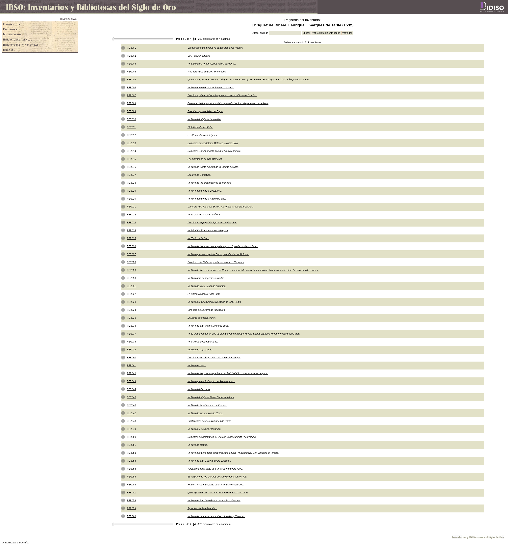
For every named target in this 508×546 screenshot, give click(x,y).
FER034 (131, 310)
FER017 (131, 175)
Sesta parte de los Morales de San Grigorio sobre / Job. (217, 476)
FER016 (131, 167)
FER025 (131, 238)
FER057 (131, 492)
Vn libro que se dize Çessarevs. (205, 190)
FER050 (131, 437)
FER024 (131, 230)
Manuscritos (12, 34)
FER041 (131, 365)
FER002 (131, 55)
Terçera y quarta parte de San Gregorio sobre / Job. (215, 468)
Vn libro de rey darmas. (200, 349)
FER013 (131, 143)
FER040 (131, 357)
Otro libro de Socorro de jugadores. (206, 310)
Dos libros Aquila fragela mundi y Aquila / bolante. (214, 151)
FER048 (131, 421)
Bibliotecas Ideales (17, 39)
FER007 (131, 95)
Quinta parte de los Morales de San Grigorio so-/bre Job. (218, 492)
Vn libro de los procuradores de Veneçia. (210, 182)
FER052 (131, 452)
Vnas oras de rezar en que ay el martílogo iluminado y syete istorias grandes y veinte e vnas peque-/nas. (244, 333)
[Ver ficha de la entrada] (123, 47)
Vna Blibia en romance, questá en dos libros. (212, 63)
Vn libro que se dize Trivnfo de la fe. (207, 198)
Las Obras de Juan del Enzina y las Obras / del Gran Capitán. (221, 206)
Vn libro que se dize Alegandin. (204, 429)
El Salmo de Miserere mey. (202, 317)
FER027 (131, 254)
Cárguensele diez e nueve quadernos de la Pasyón (215, 47)
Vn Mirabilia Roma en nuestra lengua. (208, 230)
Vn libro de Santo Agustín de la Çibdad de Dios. (213, 167)
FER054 (131, 468)
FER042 (131, 373)
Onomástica (11, 24)
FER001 (131, 47)
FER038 (131, 341)
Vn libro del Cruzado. (199, 389)
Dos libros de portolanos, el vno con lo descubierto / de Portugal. (222, 437)
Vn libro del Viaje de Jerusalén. (204, 119)
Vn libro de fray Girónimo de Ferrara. (207, 405)
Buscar (8, 49)
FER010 (131, 119)
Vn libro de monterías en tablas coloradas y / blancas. (216, 516)
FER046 (131, 405)
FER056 (131, 484)
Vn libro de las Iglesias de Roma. (205, 413)
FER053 (131, 460)
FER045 (131, 397)
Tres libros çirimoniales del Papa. (205, 111)
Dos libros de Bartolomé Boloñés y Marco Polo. (213, 143)
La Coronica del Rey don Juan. (204, 294)
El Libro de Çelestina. (199, 175)
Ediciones (10, 29)
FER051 (131, 445)
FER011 (131, 127)
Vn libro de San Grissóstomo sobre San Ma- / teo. (214, 500)
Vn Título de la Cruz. (198, 238)
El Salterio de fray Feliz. (200, 127)
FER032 (131, 294)
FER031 (131, 286)
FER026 (131, 246)
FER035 (131, 317)
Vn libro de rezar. (197, 365)
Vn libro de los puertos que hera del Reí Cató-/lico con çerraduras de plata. (228, 373)
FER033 (131, 302)
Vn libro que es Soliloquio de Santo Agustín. (211, 381)
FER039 (131, 349)
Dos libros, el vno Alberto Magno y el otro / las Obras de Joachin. (222, 95)
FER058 (131, 500)
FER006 (131, 87)
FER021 (131, 206)
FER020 (131, 198)
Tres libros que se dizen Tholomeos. (207, 71)
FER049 (131, 429)
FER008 (131, 103)
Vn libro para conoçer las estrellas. (206, 278)
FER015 (131, 159)
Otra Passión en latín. (199, 55)
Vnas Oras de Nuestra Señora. (204, 214)
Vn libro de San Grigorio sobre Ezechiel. (209, 460)
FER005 (131, 79)
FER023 (131, 222)
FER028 (131, 262)
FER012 (131, 135)
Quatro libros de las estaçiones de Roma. (210, 421)
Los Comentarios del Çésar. (203, 135)
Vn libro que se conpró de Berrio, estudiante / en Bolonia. (218, 254)
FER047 (131, 413)
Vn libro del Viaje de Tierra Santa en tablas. (211, 397)
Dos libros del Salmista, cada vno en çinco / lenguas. (216, 262)
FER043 (131, 381)
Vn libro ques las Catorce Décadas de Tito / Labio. (214, 302)
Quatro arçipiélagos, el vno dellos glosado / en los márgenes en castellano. (228, 103)
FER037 (131, 333)
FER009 (131, 111)
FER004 (131, 71)
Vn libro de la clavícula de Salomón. (207, 286)
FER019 (131, 190)
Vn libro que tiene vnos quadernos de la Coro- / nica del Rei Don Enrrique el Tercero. (233, 452)
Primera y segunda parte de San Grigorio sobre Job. (216, 484)
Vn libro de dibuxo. (198, 445)
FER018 (131, 182)
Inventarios (68, 18)
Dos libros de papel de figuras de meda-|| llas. (212, 222)
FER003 (131, 63)
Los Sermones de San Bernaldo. (205, 159)
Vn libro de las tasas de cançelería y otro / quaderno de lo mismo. (223, 246)
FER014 (131, 151)
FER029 (131, 270)
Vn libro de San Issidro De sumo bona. (208, 325)
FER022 (131, 214)
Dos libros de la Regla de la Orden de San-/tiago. (214, 357)
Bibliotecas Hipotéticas (21, 44)
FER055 (131, 476)
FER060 (131, 516)
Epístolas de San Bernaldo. (202, 508)
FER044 (131, 389)
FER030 (131, 278)
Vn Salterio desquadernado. (203, 341)
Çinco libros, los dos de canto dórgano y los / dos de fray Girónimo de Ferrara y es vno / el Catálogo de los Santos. (249, 79)
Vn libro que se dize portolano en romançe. (211, 87)
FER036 (131, 325)
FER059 (131, 508)
